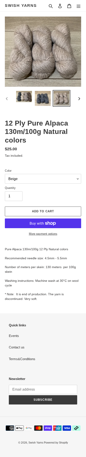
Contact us (16, 347)
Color (8, 170)
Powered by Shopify (56, 442)
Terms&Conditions (22, 359)
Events (14, 336)
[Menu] (78, 6)
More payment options (43, 233)
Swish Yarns (21, 5)
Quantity (10, 188)
